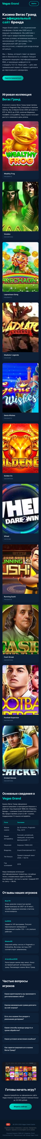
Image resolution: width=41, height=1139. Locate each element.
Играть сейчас (20, 1106)
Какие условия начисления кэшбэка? (20, 1039)
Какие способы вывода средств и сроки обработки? (19, 1029)
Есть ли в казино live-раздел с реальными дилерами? (17, 1017)
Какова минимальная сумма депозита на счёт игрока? (20, 1006)
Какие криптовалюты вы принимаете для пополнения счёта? (20, 995)
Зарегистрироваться (13, 78)
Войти (34, 3)
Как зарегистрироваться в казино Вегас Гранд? (19, 1049)
